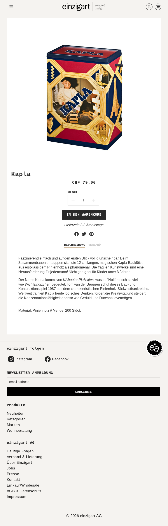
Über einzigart (19, 462)
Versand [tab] (94, 245)
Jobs (11, 468)
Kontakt (13, 480)
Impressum (16, 497)
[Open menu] (11, 6)
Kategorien (16, 419)
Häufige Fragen (20, 451)
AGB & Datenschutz (24, 491)
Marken (13, 425)
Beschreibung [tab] (74, 245)
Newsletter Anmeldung (30, 373)
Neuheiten (15, 413)
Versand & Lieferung (24, 457)
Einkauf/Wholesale (23, 485)
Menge (73, 192)
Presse (13, 474)
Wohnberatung (19, 430)
